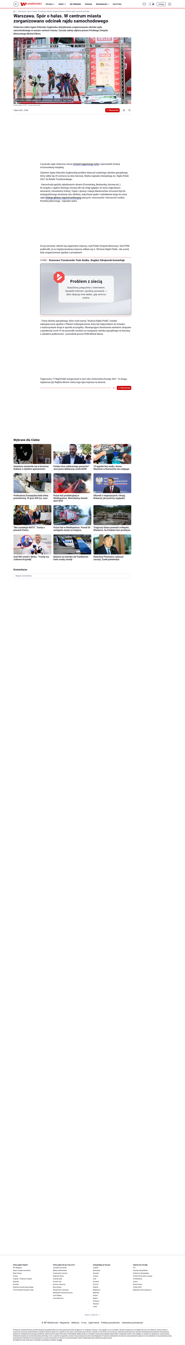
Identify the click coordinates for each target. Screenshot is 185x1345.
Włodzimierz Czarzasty (61, 1290)
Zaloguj (161, 4)
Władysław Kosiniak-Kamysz (63, 1293)
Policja (15, 1276)
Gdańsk (95, 1287)
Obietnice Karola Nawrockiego (23, 1287)
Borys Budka (57, 1287)
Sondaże (16, 1284)
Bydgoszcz (96, 1290)
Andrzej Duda (57, 1279)
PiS (134, 1268)
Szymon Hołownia (59, 1284)
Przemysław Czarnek (60, 1273)
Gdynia (95, 1295)
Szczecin (96, 1281)
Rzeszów (96, 1304)
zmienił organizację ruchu (86, 164)
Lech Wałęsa (57, 1295)
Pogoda (88, 4)
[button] (151, 4)
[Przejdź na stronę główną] (16, 6)
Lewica (135, 1281)
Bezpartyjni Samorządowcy (142, 1290)
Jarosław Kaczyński (60, 1268)
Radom (95, 1298)
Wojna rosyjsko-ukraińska (21, 1270)
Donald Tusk (57, 1281)
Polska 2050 (137, 1287)
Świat (61, 4)
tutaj (60, 1340)
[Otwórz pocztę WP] (144, 4)
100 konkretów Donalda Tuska (23, 1290)
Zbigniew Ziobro (58, 1276)
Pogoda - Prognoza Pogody (22, 1279)
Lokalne (95, 1268)
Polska (49, 4)
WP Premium (75, 4)
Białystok (96, 1293)
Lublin (95, 1306)
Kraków (95, 1276)
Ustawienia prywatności (132, 1323)
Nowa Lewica (137, 1284)
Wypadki (16, 1281)
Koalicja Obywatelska (140, 1270)
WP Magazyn (17, 1268)
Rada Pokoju (17, 1273)
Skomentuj (114, 110)
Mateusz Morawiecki (60, 1270)
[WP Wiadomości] (33, 4)
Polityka (117, 4)
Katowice (96, 1301)
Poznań (95, 1284)
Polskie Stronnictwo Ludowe (142, 1276)
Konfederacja (137, 1279)
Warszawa (96, 1270)
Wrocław (96, 1273)
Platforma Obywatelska (141, 1273)
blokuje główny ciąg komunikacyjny (63, 197)
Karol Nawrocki (58, 1298)
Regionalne (101, 4)
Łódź (94, 1279)
